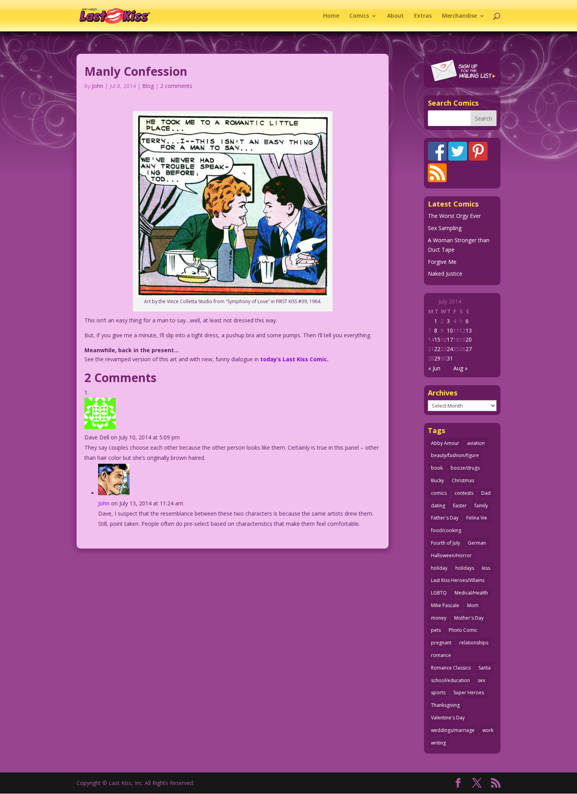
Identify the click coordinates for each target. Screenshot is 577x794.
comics (439, 493)
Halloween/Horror (451, 555)
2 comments (176, 86)
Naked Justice (445, 273)
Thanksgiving (445, 705)
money (438, 618)
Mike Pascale (445, 605)
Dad (486, 493)
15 (437, 339)
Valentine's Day (448, 717)
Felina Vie (476, 517)
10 (450, 330)
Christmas (463, 480)
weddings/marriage (453, 730)
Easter (460, 505)
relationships (473, 642)
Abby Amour (445, 443)
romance (441, 655)
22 (437, 349)
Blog (148, 86)
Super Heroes (468, 692)
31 (450, 358)
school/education (450, 680)
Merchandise (459, 16)
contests (464, 493)
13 (469, 330)
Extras (423, 16)
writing (438, 742)
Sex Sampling (445, 228)
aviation (476, 443)
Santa (484, 667)
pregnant (441, 642)
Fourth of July (445, 543)
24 (450, 349)
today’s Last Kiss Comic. (294, 359)
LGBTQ (439, 592)
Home (331, 16)
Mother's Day (469, 618)
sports (438, 692)
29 (437, 358)
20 (469, 339)
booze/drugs (465, 468)
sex (481, 680)
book (437, 468)
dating (438, 505)
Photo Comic (463, 630)
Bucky (437, 480)
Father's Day (444, 517)
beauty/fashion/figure (455, 455)
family (481, 505)
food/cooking (446, 530)
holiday (439, 568)
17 (450, 339)
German (477, 543)
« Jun (434, 368)
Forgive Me (442, 261)
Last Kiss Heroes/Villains (457, 580)
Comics (359, 16)
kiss (486, 568)
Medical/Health (471, 592)
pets (436, 630)
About (395, 16)
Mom (472, 605)
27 (469, 349)
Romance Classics (451, 667)
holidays (464, 568)
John (97, 86)
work (487, 730)
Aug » (460, 368)
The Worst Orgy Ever (454, 216)
